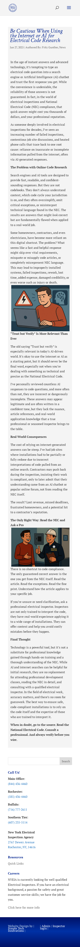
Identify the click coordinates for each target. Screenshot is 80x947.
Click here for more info (24, 907)
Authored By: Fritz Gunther (41, 47)
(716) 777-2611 (17, 809)
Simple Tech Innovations (16, 929)
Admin (46, 926)
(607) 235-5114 (17, 822)
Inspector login (52, 927)
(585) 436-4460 (17, 797)
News (62, 47)
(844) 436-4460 (17, 784)
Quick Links (16, 863)
